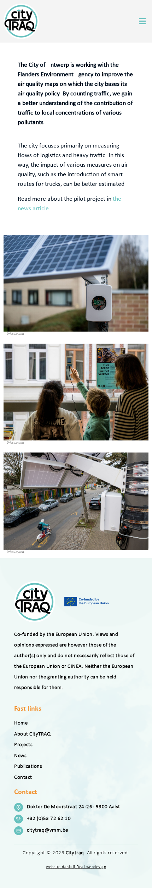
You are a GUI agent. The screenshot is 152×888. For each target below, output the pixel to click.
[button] (142, 21)
